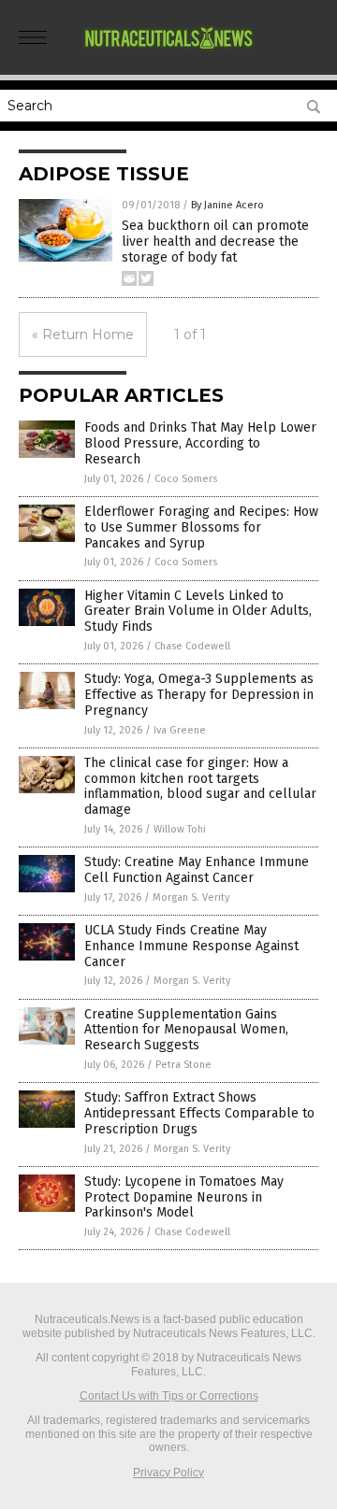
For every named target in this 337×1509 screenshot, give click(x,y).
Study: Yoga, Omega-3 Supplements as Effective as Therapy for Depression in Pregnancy (199, 695)
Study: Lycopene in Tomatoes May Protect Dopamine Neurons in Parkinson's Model (184, 1197)
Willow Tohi (180, 829)
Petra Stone (183, 1065)
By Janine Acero (227, 205)
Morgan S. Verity (191, 897)
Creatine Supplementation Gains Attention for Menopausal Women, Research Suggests (186, 1030)
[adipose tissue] (168, 55)
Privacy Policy (168, 1472)
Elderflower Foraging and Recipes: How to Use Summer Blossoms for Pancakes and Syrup (201, 527)
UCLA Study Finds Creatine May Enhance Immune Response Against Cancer (191, 946)
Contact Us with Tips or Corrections (169, 1395)
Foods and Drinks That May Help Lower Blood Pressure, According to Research (200, 443)
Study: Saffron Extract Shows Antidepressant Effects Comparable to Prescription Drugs (199, 1113)
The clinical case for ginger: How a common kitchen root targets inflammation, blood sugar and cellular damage (200, 786)
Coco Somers (185, 479)
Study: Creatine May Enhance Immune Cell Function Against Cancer (196, 870)
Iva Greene (180, 730)
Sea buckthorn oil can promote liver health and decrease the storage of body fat (215, 241)
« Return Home (83, 334)
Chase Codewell (192, 646)
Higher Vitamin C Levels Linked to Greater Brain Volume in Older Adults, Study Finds (198, 611)
